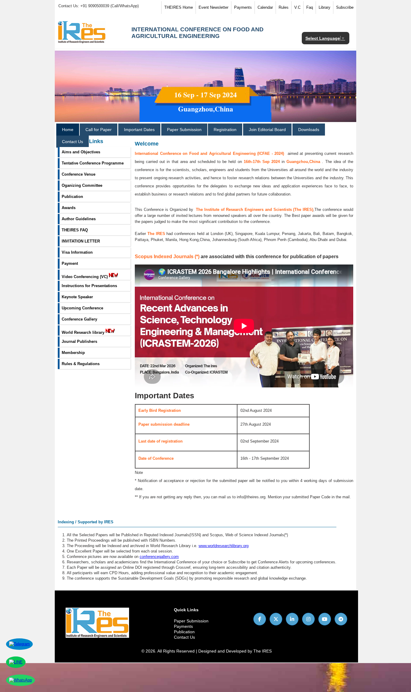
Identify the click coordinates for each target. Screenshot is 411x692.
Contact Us (72, 141)
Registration (225, 129)
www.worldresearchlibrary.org (224, 545)
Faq (309, 7)
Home (67, 129)
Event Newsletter (213, 7)
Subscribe (345, 7)
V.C (297, 7)
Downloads (308, 129)
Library (324, 7)
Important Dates (139, 129)
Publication (184, 631)
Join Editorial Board (267, 129)
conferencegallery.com (159, 556)
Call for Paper (98, 129)
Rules (284, 7)
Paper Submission (184, 129)
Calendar (265, 7)
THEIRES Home (178, 7)
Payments (243, 7)
